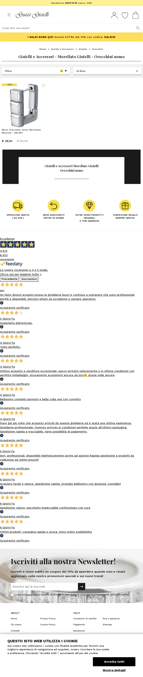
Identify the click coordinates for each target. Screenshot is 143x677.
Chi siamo (16, 624)
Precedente (9, 279)
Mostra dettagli (114, 670)
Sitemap (107, 624)
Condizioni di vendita (84, 618)
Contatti (15, 630)
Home (42, 49)
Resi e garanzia (111, 618)
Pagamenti (79, 624)
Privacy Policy (31, 594)
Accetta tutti (114, 661)
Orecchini (97, 49)
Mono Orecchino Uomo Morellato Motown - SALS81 (21, 131)
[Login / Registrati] (114, 15)
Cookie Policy (47, 624)
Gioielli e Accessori (62, 49)
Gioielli (83, 49)
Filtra (33, 70)
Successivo (29, 279)
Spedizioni (79, 630)
